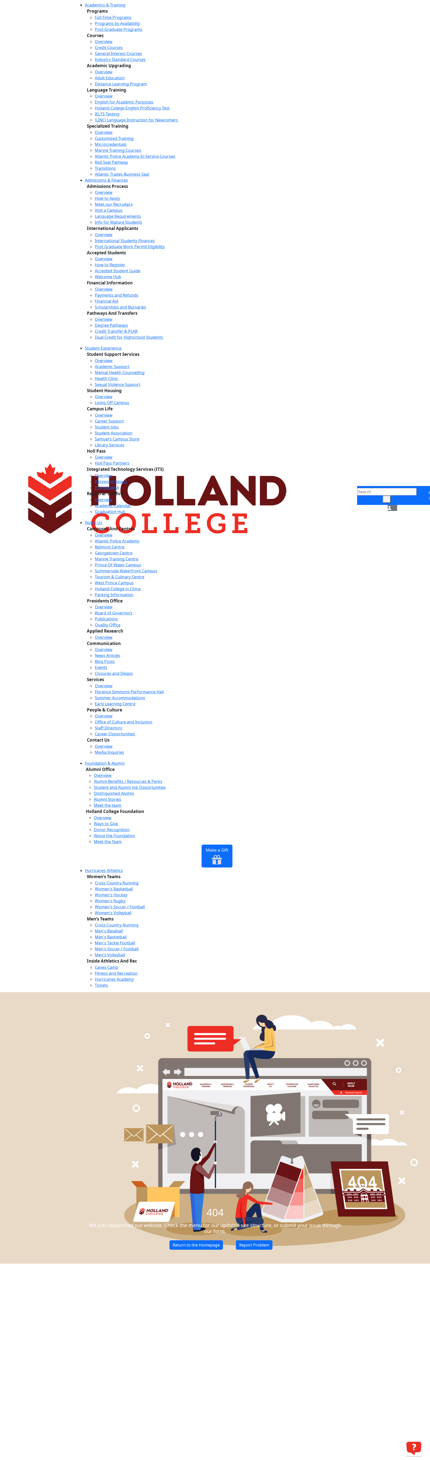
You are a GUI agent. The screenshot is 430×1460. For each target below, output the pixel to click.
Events (101, 667)
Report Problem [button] (254, 1245)
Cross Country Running (117, 883)
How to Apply (107, 198)
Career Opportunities (115, 734)
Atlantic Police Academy (117, 541)
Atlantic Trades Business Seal (122, 174)
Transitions (105, 168)
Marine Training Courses (118, 150)
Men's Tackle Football (115, 943)
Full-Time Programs (113, 17)
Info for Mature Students (118, 222)
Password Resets (111, 481)
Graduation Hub (110, 511)
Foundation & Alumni (105, 763)
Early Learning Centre (115, 703)
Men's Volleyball (110, 955)
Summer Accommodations (120, 698)
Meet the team (107, 805)
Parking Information (114, 594)
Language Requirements (118, 216)
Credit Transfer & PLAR (116, 331)
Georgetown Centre (113, 553)
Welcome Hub (108, 276)
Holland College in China (118, 589)
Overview (103, 41)
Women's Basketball (114, 889)
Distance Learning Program (121, 84)
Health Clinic (106, 378)
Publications (106, 619)
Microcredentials (111, 144)
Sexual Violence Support (117, 384)
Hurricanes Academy (114, 979)
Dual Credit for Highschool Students (129, 337)
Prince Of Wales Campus (118, 565)
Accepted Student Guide (117, 270)
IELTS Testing (107, 114)
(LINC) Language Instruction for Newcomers (136, 120)
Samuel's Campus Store (117, 439)
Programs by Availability (117, 23)
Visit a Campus (108, 210)
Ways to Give (106, 823)
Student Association (113, 433)
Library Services (109, 445)
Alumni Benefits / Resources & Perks (128, 781)
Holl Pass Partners (112, 463)
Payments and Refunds (116, 295)
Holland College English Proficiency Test (132, 108)
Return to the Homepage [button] (196, 1245)
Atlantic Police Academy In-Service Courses (135, 156)
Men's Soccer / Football (117, 949)
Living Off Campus (112, 402)
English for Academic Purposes (124, 102)
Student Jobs (107, 427)
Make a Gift (217, 850)
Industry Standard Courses (120, 59)
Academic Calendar (113, 505)
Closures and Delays (114, 673)
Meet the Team (108, 841)
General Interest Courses (118, 53)
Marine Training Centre (116, 559)
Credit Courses (109, 47)
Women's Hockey (111, 895)
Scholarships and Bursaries (120, 307)
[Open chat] (413, 1448)
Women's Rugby (110, 901)
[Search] (387, 499)
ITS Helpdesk (107, 487)
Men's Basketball (111, 937)
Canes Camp (106, 967)
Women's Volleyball (113, 913)
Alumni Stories (107, 799)
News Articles (107, 655)
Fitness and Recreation (116, 973)
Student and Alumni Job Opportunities (130, 787)
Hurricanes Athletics (104, 870)
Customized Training (114, 138)
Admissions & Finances (106, 180)
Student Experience (103, 348)
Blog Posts (105, 661)
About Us (93, 522)
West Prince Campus (114, 583)
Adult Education (110, 78)
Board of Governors (113, 613)
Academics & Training (105, 5)
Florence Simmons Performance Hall (129, 692)
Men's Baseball (109, 931)
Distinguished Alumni (114, 793)
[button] (389, 508)
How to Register (110, 265)
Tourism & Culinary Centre (119, 577)
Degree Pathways (111, 325)
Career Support (109, 421)
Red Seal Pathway (111, 162)
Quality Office (107, 625)
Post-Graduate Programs (118, 29)
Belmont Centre (109, 547)
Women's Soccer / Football (120, 907)
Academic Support (112, 366)
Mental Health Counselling (120, 372)
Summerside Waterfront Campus (126, 571)
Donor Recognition (112, 829)
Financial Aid (106, 301)
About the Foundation (114, 835)
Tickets (101, 985)
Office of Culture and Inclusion (123, 722)
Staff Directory (108, 728)
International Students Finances (125, 240)
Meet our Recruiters (114, 204)
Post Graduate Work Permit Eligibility (130, 246)
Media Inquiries (109, 752)
